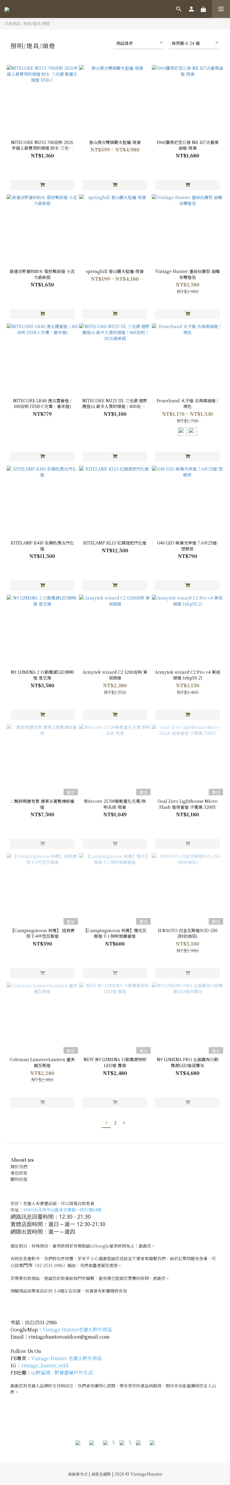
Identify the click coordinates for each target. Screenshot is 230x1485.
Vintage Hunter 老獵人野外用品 (66, 1358)
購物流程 (18, 1179)
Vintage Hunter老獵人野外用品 (77, 1329)
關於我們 (18, 1167)
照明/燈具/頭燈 (36, 23)
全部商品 (12, 23)
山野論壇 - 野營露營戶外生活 (62, 1372)
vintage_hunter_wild (44, 1365)
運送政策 (18, 1173)
